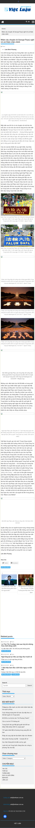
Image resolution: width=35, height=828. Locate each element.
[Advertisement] (17, 614)
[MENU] (33, 22)
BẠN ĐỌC (5, 777)
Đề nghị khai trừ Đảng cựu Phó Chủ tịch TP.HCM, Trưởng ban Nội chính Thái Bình (26, 589)
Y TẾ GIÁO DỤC (15, 674)
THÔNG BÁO (6, 773)
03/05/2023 (6, 641)
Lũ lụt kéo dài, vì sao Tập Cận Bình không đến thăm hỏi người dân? (9, 588)
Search (4, 683)
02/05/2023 (6, 654)
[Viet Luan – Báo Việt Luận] (2, 21)
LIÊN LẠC (5, 780)
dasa (12, 665)
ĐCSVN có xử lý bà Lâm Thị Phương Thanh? (15, 718)
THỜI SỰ (4, 771)
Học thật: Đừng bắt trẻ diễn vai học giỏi (14, 742)
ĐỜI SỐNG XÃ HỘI (5, 567)
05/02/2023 (6, 665)
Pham (3, 46)
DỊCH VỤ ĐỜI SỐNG (8, 775)
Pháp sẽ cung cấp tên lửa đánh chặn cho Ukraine (17, 735)
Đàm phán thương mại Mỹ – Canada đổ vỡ (15, 739)
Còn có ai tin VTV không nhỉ (10, 721)
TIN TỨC (4, 769)
